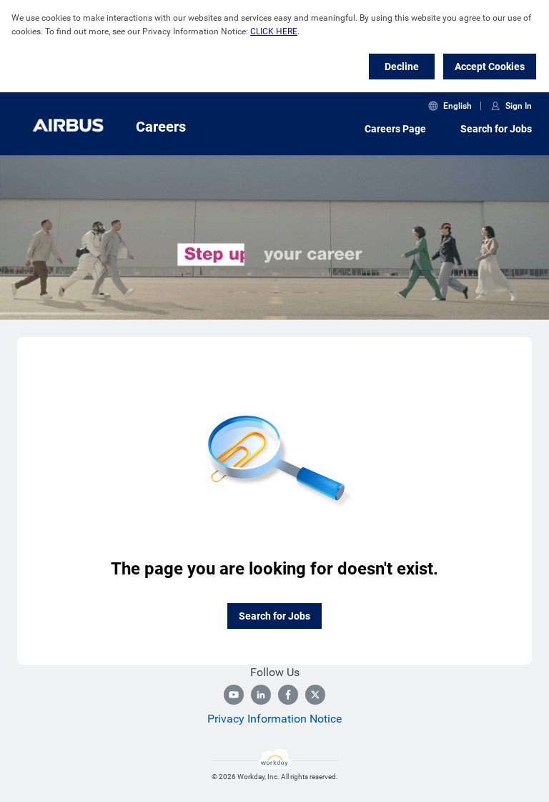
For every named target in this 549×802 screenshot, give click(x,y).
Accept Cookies (490, 66)
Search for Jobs (496, 129)
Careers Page (395, 129)
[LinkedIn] (261, 695)
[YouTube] (234, 695)
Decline (402, 66)
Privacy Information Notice (274, 718)
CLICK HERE (273, 31)
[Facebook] (288, 695)
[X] (315, 695)
